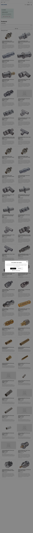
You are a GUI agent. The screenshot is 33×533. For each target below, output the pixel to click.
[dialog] (16, 266)
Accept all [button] (13, 268)
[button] (16, 270)
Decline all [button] (19, 268)
